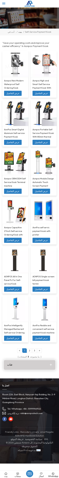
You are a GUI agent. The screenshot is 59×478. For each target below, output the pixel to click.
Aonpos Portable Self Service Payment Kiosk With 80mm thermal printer (43, 133)
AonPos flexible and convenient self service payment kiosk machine (43, 329)
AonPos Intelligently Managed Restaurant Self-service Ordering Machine (14, 329)
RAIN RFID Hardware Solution (29, 435)
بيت (20, 32)
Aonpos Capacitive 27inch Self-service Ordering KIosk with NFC (13, 231)
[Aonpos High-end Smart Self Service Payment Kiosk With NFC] (44, 64)
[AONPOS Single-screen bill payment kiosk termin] (44, 260)
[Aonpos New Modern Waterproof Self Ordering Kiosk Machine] (15, 64)
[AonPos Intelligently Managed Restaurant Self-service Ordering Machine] (15, 309)
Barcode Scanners (29, 431)
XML (46, 439)
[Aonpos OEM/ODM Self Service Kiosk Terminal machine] (15, 162)
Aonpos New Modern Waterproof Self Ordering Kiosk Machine (14, 84)
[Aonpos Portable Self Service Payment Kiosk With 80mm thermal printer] (44, 113)
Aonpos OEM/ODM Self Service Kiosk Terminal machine (15, 182)
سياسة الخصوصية (33, 439)
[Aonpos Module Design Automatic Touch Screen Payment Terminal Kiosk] (44, 162)
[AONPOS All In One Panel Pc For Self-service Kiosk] (15, 260)
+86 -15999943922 (32, 408)
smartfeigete (46, 431)
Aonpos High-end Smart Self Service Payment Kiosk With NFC (42, 84)
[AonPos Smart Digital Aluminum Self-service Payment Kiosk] (15, 113)
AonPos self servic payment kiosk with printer (41, 231)
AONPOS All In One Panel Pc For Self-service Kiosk (13, 280)
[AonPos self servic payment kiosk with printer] (44, 211)
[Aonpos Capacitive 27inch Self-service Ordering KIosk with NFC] (15, 211)
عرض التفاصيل (12, 93)
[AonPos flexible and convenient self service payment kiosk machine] (44, 309)
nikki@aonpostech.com (31, 413)
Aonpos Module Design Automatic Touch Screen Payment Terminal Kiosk (43, 182)
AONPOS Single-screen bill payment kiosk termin (43, 280)
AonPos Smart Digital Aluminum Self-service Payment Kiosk (14, 133)
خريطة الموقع (17, 439)
